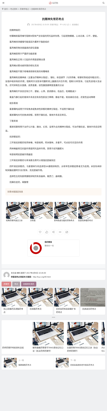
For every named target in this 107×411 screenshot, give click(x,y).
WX (18, 273)
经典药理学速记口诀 (14, 220)
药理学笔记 (24, 9)
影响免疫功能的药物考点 (64, 220)
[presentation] (88, 326)
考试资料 (13, 9)
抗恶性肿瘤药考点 (85, 220)
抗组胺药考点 (35, 309)
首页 (6, 9)
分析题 (32, 220)
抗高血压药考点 (89, 309)
